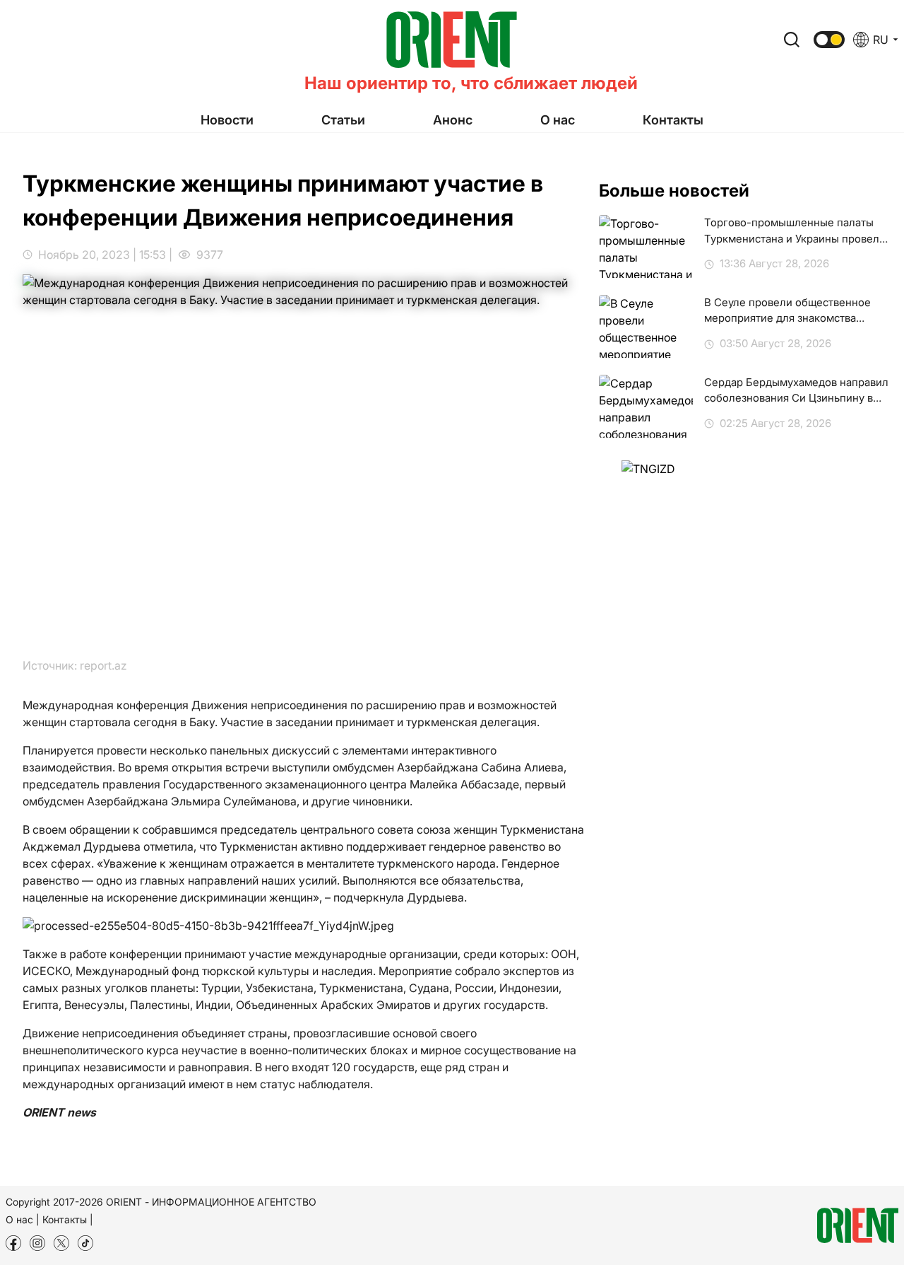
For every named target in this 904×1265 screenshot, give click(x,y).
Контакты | (67, 1219)
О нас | (23, 1219)
